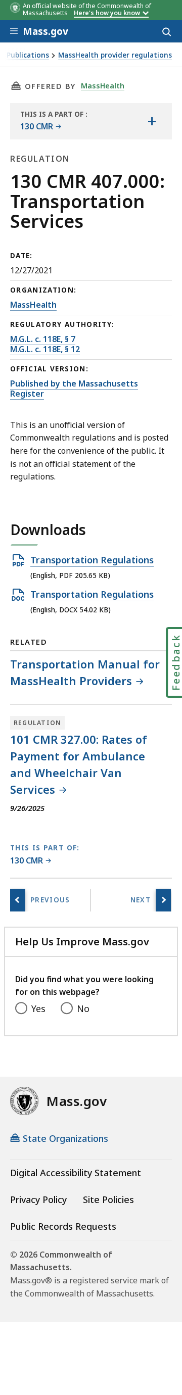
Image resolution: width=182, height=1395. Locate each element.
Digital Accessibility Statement (75, 1173)
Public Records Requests (63, 1226)
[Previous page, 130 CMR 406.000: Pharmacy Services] (17, 900)
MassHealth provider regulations (115, 55)
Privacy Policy (38, 1199)
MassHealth (102, 85)
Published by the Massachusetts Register (74, 388)
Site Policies (108, 1199)
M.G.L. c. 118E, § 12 (45, 349)
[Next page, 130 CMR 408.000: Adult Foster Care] (163, 900)
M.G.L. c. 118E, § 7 (42, 339)
